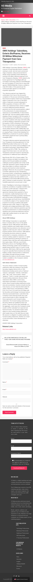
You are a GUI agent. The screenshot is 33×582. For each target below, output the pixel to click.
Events (18, 568)
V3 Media (6, 5)
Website (5, 397)
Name (5, 382)
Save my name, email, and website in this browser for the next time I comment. (16, 407)
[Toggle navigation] (3, 16)
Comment (6, 362)
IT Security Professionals (22, 537)
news (4, 48)
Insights (18, 561)
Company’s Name (16, 453)
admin (15, 64)
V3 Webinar (19, 549)
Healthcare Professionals (22, 533)
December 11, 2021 (8, 64)
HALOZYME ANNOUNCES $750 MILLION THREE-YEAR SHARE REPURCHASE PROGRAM (17, 338)
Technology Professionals (22, 528)
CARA (20, 78)
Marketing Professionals (22, 530)
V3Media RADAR (20, 564)
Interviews (18, 559)
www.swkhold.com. (9, 259)
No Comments (22, 64)
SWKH (24, 67)
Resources (19, 566)
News (17, 556)
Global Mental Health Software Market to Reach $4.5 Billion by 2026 (17, 345)
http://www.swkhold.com (9, 329)
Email (4, 389)
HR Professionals (20, 535)
